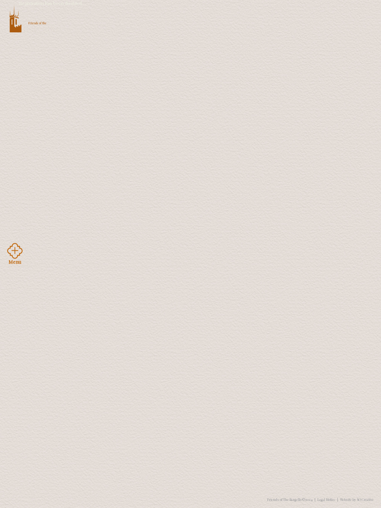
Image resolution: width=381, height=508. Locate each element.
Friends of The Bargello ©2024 (290, 499)
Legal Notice (326, 499)
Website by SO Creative (357, 499)
